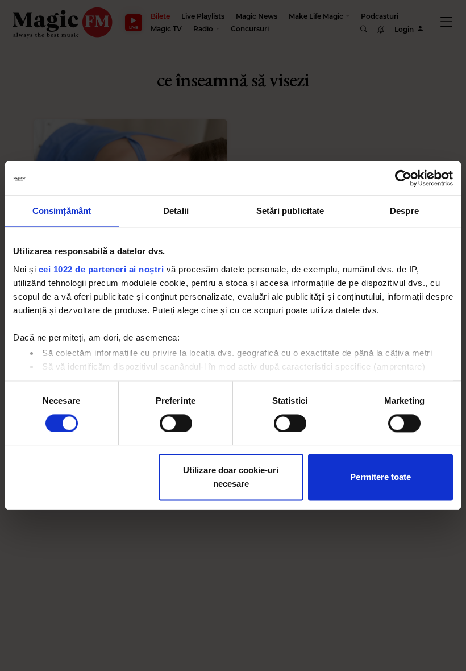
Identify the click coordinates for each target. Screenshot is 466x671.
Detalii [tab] (176, 211)
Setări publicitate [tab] (290, 211)
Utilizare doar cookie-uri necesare (230, 477)
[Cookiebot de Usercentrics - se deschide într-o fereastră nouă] (403, 178)
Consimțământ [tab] (61, 211)
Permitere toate (380, 477)
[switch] (176, 423)
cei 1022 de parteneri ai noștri (101, 269)
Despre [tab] (404, 211)
